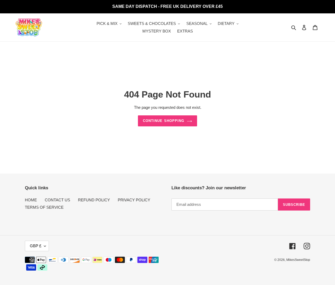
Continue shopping (163, 121)
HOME (31, 200)
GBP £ (35, 246)
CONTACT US (57, 200)
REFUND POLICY (94, 200)
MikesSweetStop (298, 260)
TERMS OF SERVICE (44, 207)
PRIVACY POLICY (134, 200)
